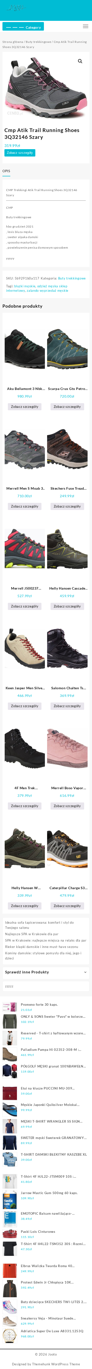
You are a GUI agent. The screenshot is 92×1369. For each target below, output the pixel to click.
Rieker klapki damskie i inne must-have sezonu (41, 947)
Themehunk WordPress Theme (56, 1364)
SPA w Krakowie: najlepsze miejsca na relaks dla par (46, 940)
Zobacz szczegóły (20, 153)
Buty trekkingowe (38, 42)
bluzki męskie (24, 286)
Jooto (52, 1354)
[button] (80, 61)
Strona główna (12, 42)
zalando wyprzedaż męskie (47, 290)
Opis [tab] (6, 171)
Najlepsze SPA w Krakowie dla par (31, 934)
